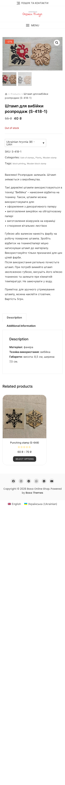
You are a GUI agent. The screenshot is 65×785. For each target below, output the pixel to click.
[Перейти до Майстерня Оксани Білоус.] (6, 94)
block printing (19, 163)
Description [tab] (14, 317)
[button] (32, 25)
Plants (38, 157)
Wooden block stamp (36, 163)
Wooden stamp (49, 157)
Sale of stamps (27, 157)
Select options (25, 459)
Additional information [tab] (21, 325)
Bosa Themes (34, 492)
